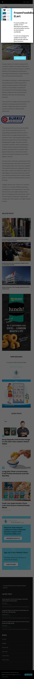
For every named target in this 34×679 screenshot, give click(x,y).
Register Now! (20, 58)
